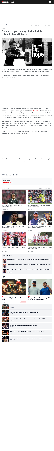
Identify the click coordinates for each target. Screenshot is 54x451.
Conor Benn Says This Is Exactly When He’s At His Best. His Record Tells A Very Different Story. (27, 338)
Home (3, 24)
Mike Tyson (36, 110)
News (7, 24)
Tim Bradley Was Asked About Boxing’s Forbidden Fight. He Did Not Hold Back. (24, 305)
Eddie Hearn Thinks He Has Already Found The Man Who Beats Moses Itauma (23, 325)
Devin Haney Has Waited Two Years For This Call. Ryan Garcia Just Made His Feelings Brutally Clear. (28, 318)
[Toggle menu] (51, 2)
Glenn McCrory (6, 180)
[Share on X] (10, 174)
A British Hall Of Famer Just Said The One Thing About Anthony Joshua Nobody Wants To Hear (27, 331)
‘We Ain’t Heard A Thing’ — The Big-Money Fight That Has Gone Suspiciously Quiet (24, 312)
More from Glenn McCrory (46, 25)
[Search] (47, 2)
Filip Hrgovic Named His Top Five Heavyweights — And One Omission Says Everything (40, 298)
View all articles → (8, 182)
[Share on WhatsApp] (16, 174)
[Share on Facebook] (13, 174)
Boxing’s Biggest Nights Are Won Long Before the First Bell (14, 298)
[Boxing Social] (8, 2)
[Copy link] (7, 174)
